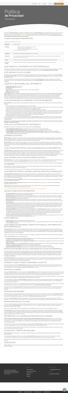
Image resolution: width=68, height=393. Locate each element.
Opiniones (44, 3)
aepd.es (34, 216)
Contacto (50, 3)
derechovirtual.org (23, 35)
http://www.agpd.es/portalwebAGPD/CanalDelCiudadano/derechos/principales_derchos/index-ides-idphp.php (25, 188)
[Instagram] (5, 377)
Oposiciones (34, 3)
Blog (40, 3)
